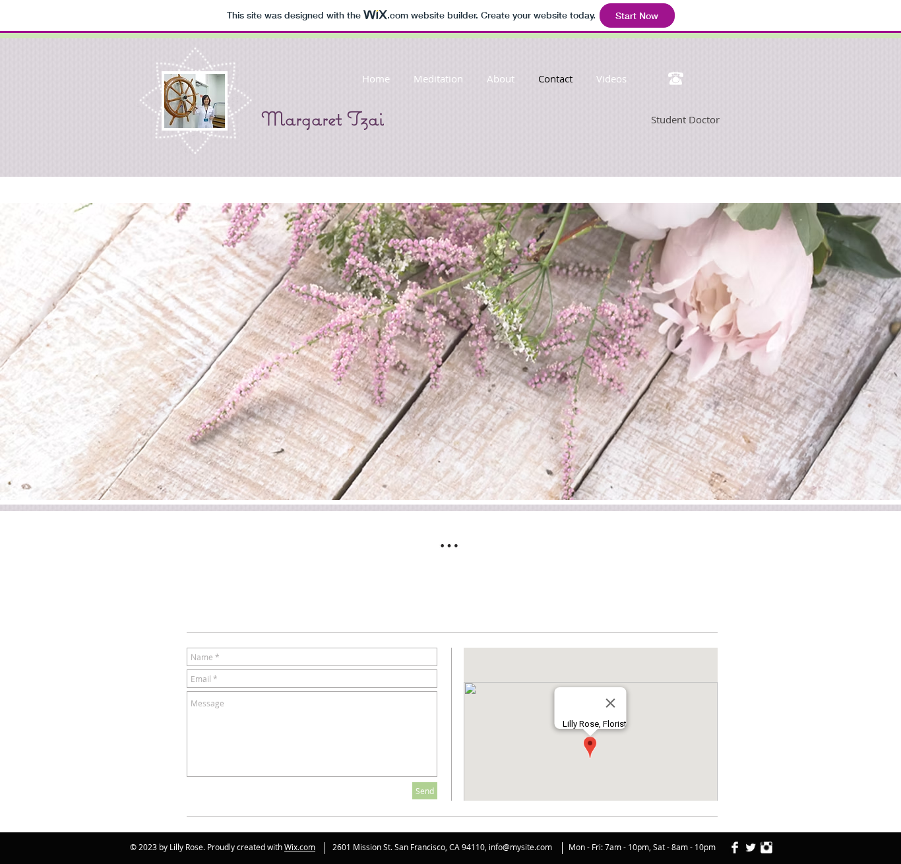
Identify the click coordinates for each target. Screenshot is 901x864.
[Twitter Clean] (751, 847)
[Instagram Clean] (766, 847)
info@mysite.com (520, 847)
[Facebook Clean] (735, 847)
